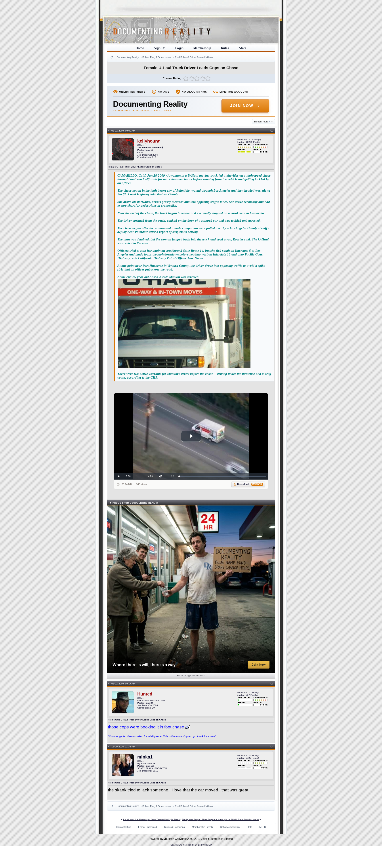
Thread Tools (262, 121)
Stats (242, 48)
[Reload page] (112, 57)
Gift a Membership (230, 827)
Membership (202, 48)
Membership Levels (202, 827)
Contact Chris (123, 827)
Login (179, 48)
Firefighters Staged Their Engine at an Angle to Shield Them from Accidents (220, 819)
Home (140, 48)
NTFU (262, 827)
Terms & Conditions (174, 827)
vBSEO (208, 845)
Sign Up (160, 48)
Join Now (241, 106)
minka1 (145, 757)
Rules (225, 48)
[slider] (222, 476)
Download (249, 484)
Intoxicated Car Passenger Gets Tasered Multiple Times (151, 819)
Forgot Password (147, 827)
